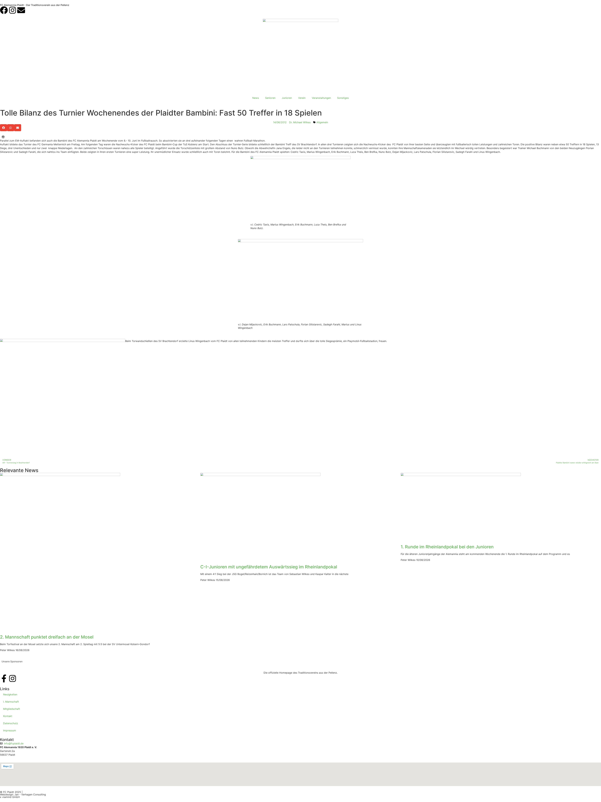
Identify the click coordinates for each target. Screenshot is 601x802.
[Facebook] (4, 10)
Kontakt (7, 716)
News (255, 97)
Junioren (287, 97)
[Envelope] (21, 10)
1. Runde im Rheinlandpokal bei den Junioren (447, 546)
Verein (302, 97)
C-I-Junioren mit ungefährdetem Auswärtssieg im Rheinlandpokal (268, 566)
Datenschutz (10, 723)
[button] (3, 127)
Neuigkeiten (10, 694)
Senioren (270, 97)
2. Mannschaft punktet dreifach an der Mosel (46, 637)
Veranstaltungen (321, 97)
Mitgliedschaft (11, 708)
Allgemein (322, 122)
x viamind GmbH (10, 797)
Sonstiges (343, 97)
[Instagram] (12, 10)
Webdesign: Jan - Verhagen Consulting (23, 794)
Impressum (9, 730)
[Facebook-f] (4, 678)
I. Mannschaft (11, 701)
